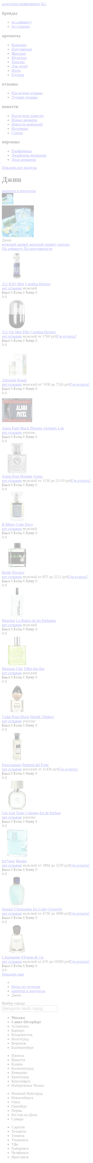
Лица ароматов (23, 160)
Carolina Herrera (37, 284)
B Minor (8, 524)
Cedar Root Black (15, 717)
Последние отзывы (26, 93)
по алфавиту (21, 22)
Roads (22, 380)
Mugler (21, 861)
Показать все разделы (19, 168)
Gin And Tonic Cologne (20, 813)
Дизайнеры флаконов (28, 155)
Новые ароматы (24, 120)
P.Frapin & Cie (32, 957)
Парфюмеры (21, 151)
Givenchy (54, 909)
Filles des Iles (34, 669)
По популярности (38, 249)
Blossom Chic (12, 669)
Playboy (18, 572)
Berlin (6, 572)
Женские (18, 53)
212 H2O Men (13, 284)
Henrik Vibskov (42, 717)
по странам (20, 26)
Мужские (19, 58)
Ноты (16, 70)
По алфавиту (13, 249)
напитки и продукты (19, 191)
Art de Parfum (50, 813)
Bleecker (8, 621)
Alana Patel (10, 428)
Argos (37, 476)
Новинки (18, 45)
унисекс (63, 244)
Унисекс (18, 62)
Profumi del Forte (35, 765)
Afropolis (9, 380)
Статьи (17, 133)
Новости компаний (27, 124)
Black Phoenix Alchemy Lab (42, 428)
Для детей (19, 66)
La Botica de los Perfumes (36, 621)
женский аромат (43, 244)
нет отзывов (12, 288)
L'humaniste (11, 957)
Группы (17, 75)
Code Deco (24, 524)
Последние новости (27, 116)
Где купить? (66, 336)
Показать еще (13, 974)
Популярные (21, 49)
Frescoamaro (11, 765)
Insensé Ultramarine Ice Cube (24, 909)
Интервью (19, 129)
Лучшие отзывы (24, 97)
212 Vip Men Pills (15, 332)
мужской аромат (15, 244)
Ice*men (8, 861)
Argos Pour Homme (17, 476)
